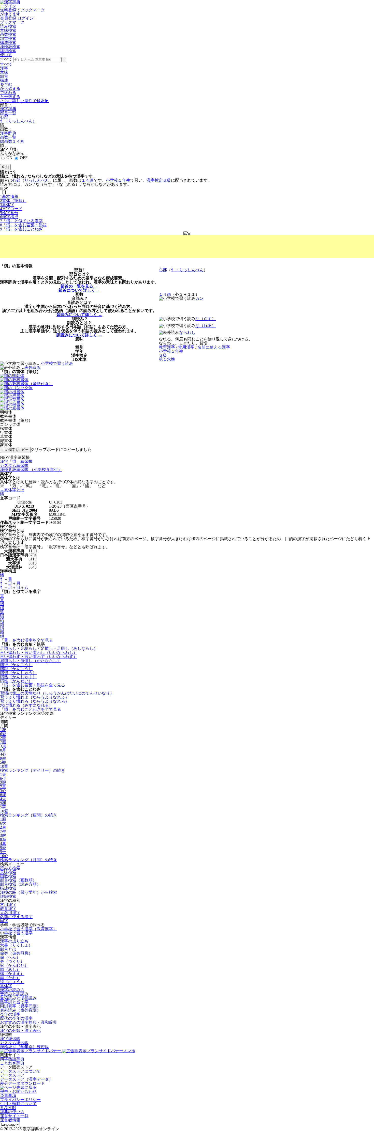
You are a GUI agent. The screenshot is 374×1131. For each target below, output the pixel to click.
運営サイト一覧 (14, 1116)
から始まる (10, 88)
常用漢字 (8, 904)
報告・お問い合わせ (18, 1091)
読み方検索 (10, 868)
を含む (6, 84)
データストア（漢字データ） (26, 1079)
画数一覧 (8, 137)
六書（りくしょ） (16, 945)
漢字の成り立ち (14, 941)
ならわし (187, 332)
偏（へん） (10, 957)
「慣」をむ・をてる (32, 685)
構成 (4, 80)
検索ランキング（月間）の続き (28, 860)
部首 (4, 76)
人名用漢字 (10, 912)
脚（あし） (10, 969)
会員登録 (8, 18)
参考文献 (8, 1108)
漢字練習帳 (10, 1038)
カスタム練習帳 (14, 1043)
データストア (12, 1075)
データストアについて (20, 1071)
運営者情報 (10, 1120)
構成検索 (8, 42)
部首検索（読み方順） (20, 884)
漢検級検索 (10, 46)
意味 (4, 72)
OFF (23, 157)
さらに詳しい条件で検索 (24, 101)
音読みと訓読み (14, 994)
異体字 (6, 986)
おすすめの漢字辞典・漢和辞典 (28, 1022)
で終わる (8, 92)
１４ (87, 180)
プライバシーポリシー (20, 1099)
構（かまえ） (12, 973)
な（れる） (205, 325)
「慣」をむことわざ (21, 229)
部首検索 (8, 38)
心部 (4, 117)
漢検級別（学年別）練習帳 (24, 1047)
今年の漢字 (10, 1014)
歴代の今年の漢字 (16, 1018)
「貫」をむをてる (26, 640)
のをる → (79, 286)
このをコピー (15, 450)
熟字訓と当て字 (14, 1002)
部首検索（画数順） (18, 880)
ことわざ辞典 (12, 1063)
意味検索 (8, 30)
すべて (6, 64)
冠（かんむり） (14, 965)
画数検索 (8, 34)
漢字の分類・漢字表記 (20, 1030)
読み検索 (8, 26)
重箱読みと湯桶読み (18, 998)
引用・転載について (18, 1104)
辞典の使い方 (12, 1112)
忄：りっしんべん (187, 270)
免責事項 (8, 1095)
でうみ (57, 363)
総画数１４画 (12, 141)
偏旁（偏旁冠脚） (16, 953)
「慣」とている (21, 221)
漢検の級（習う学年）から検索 (28, 892)
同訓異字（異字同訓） (20, 1006)
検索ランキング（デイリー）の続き (32, 770)
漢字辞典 (8, 109)
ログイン (8, 6)
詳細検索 (8, 51)
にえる (213, 347)
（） (13, 200)
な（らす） (205, 319)
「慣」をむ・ (23, 225)
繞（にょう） (12, 982)
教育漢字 (8, 908)
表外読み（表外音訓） (20, 1010)
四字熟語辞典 (12, 1059)
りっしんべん (36, 180)
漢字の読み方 (12, 990)
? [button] (83, 270)
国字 (4, 921)
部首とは (8, 949)
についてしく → (79, 290)
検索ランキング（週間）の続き (28, 815)
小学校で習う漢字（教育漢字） (28, 929)
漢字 (4, 68)
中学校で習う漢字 (16, 933)
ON (9, 157)
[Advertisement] (187, 246)
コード (11, 209)
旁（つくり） (12, 961)
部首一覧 (8, 113)
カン (199, 298)
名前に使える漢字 (16, 917)
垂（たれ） (10, 978)
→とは (12, 490)
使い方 (6, 55)
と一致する (10, 97)
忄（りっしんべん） (18, 121)
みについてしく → (79, 314)
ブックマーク (12, 22)
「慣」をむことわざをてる (30, 709)
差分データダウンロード (22, 1083)
